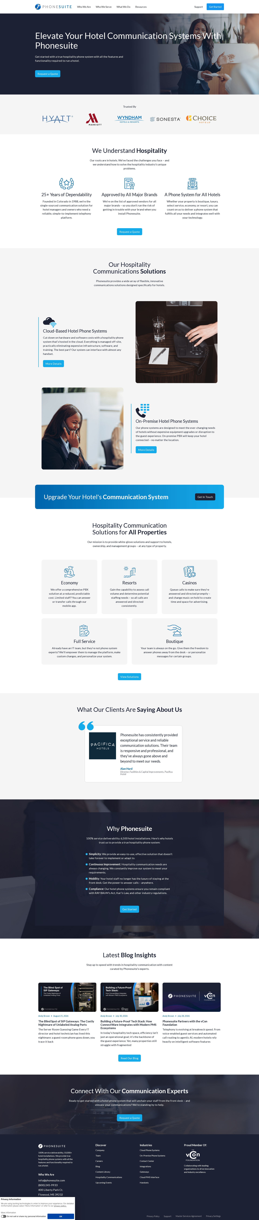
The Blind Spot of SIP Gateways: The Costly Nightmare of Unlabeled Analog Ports (66, 1023)
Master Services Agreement (189, 1216)
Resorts (129, 582)
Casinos (189, 582)
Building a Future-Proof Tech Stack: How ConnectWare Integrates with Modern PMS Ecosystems (128, 1025)
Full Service (84, 641)
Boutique (174, 641)
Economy (69, 582)
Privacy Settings (213, 1216)
